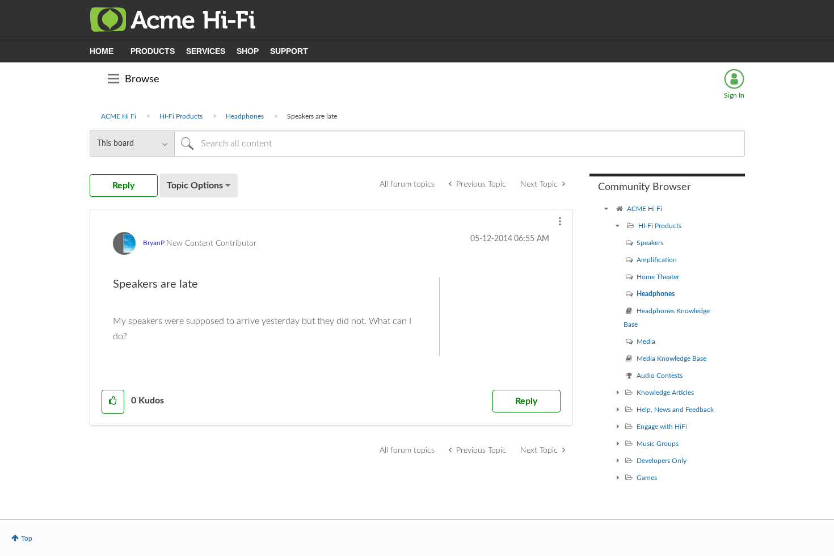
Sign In (734, 95)
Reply (526, 401)
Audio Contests (660, 375)
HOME (101, 51)
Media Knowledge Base (671, 358)
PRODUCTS (152, 51)
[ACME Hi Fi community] (606, 208)
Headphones (245, 116)
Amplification (657, 259)
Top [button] (26, 538)
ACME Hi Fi (118, 116)
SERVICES (205, 51)
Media (646, 341)
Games (647, 477)
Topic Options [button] (195, 185)
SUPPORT (289, 51)
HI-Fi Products (181, 116)
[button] (560, 221)
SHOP (248, 51)
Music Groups (658, 443)
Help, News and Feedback (675, 409)
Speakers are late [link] (312, 116)
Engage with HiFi (662, 426)
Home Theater (658, 276)
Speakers (650, 242)
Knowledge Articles (665, 392)
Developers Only (661, 460)
